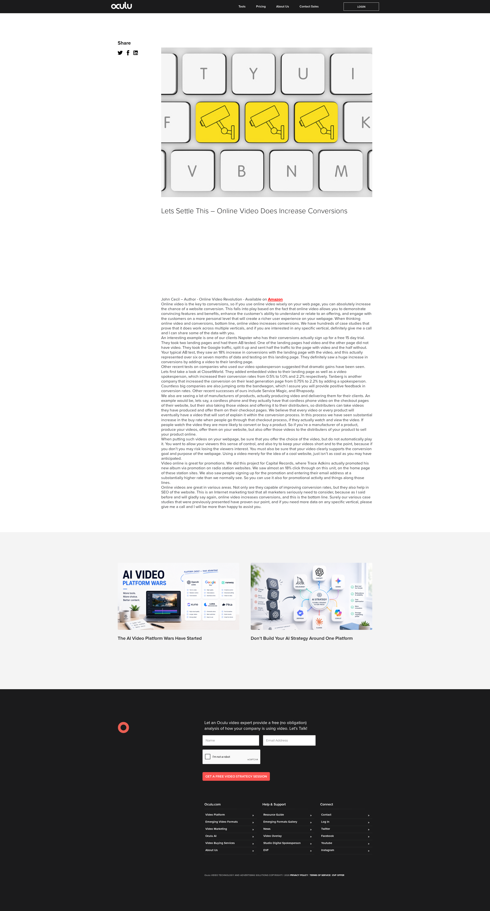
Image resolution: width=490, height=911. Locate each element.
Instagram (327, 850)
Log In (325, 821)
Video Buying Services (220, 843)
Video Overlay (273, 836)
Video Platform (215, 814)
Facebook (327, 836)
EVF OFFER (338, 875)
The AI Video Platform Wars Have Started (160, 638)
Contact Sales (309, 6)
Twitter (325, 829)
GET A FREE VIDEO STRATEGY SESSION (236, 776)
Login (361, 6)
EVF (266, 850)
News (266, 829)
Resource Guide (273, 814)
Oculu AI (210, 836)
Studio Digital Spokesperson (282, 843)
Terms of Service (320, 875)
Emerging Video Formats (221, 821)
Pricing (261, 6)
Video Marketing (216, 829)
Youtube (326, 843)
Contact (326, 814)
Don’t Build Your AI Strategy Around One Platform (302, 638)
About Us (282, 6)
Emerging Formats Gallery (280, 821)
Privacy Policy (299, 875)
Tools (242, 6)
